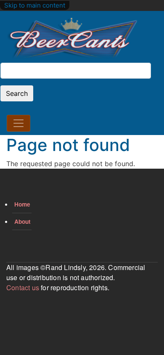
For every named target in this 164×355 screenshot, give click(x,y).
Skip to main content (34, 5)
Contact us (22, 287)
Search (17, 93)
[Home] (72, 38)
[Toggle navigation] (18, 123)
